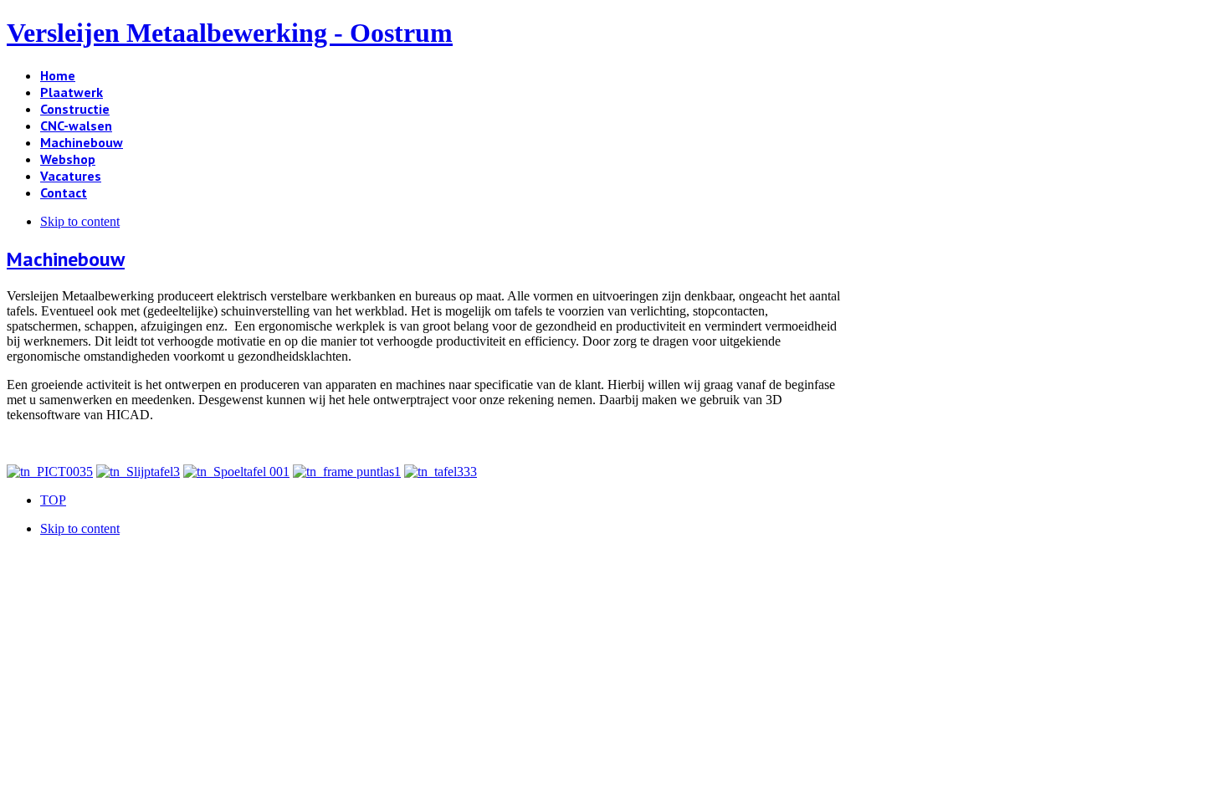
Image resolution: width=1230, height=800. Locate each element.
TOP (53, 500)
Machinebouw (66, 259)
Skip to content (80, 221)
